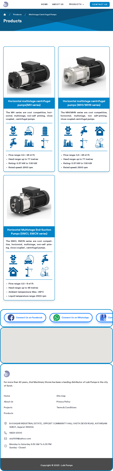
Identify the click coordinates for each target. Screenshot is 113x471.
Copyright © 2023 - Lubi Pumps (57, 465)
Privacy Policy (63, 402)
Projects (8, 407)
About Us (58, 4)
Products (75, 4)
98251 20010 (15, 433)
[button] (25, 317)
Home (44, 4)
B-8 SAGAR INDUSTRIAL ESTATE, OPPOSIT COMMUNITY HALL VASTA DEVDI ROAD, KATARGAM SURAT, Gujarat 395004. (58, 425)
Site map (61, 396)
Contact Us (99, 5)
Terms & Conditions (66, 407)
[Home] (4, 14)
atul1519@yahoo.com (20, 439)
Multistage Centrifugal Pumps (43, 15)
